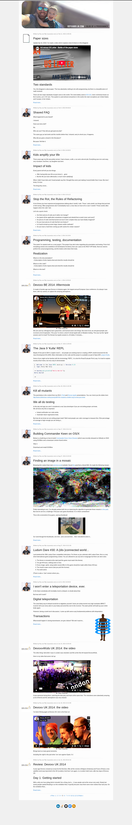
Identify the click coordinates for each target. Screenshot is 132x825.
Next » (81, 795)
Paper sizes (40, 38)
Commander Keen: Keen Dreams (66, 438)
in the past (105, 509)
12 (76, 795)
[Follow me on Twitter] (70, 804)
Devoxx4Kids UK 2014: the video (54, 648)
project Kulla (105, 355)
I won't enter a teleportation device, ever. (59, 586)
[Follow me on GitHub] (66, 804)
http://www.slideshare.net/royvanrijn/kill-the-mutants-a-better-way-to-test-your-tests (59, 397)
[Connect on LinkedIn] (58, 804)
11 (74, 795)
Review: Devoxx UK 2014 (49, 764)
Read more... (37, 102)
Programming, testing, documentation (57, 240)
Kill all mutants (42, 390)
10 (72, 795)
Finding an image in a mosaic (52, 460)
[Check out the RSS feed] (74, 804)
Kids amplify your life (46, 154)
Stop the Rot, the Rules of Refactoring (57, 199)
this (74, 465)
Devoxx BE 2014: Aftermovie (51, 284)
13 (78, 795)
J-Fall (63, 395)
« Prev (52, 795)
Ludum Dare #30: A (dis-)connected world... (61, 550)
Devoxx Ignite (72, 395)
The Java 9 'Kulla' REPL (48, 348)
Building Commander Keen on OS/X (56, 433)
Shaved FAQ (41, 112)
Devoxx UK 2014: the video (50, 707)
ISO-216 (88, 95)
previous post (57, 465)
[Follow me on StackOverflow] (62, 804)
